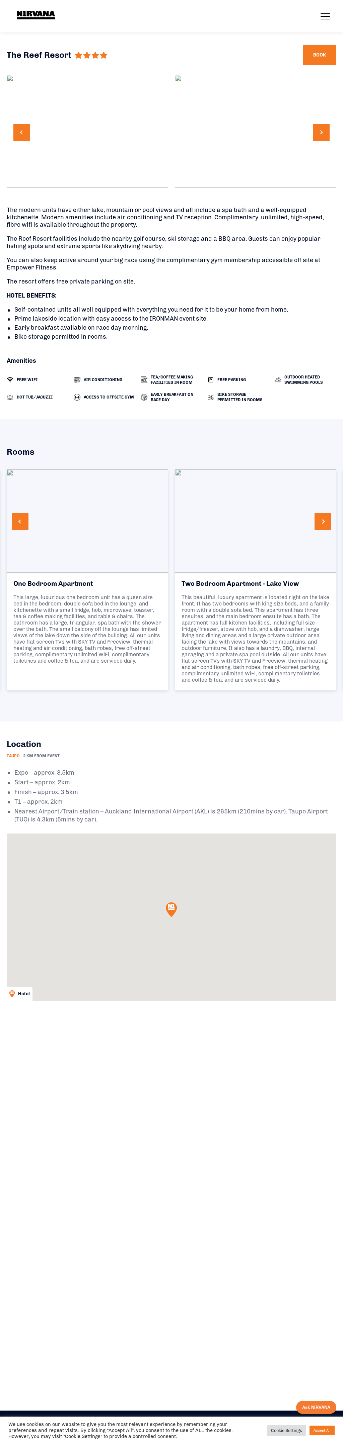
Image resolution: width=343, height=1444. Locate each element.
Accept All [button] (322, 1430)
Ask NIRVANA (316, 1407)
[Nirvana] (36, 15)
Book (319, 55)
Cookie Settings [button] (286, 1430)
